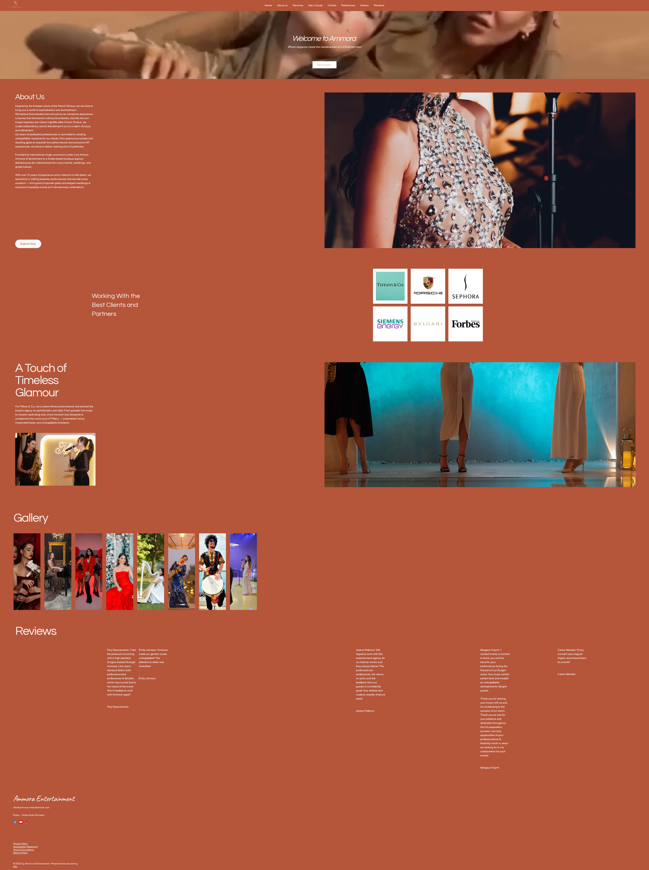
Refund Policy (20, 852)
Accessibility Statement (25, 846)
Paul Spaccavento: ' (118, 650)
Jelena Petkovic (365, 710)
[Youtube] (21, 822)
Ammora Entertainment (43, 798)
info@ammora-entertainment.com (31, 807)
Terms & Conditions (23, 849)
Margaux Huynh (490, 767)
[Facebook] (15, 822)
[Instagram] (26, 822)
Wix (15, 866)
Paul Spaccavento (117, 706)
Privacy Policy (20, 843)
